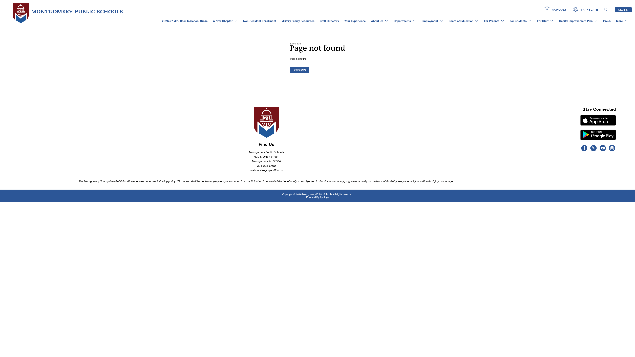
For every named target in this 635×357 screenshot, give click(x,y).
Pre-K (607, 21)
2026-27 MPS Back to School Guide (185, 21)
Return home (299, 69)
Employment (430, 21)
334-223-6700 (266, 165)
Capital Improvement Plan (576, 21)
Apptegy (324, 197)
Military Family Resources (298, 21)
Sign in (623, 9)
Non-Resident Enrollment (259, 21)
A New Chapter (223, 21)
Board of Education (461, 21)
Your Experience (355, 21)
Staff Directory (329, 21)
